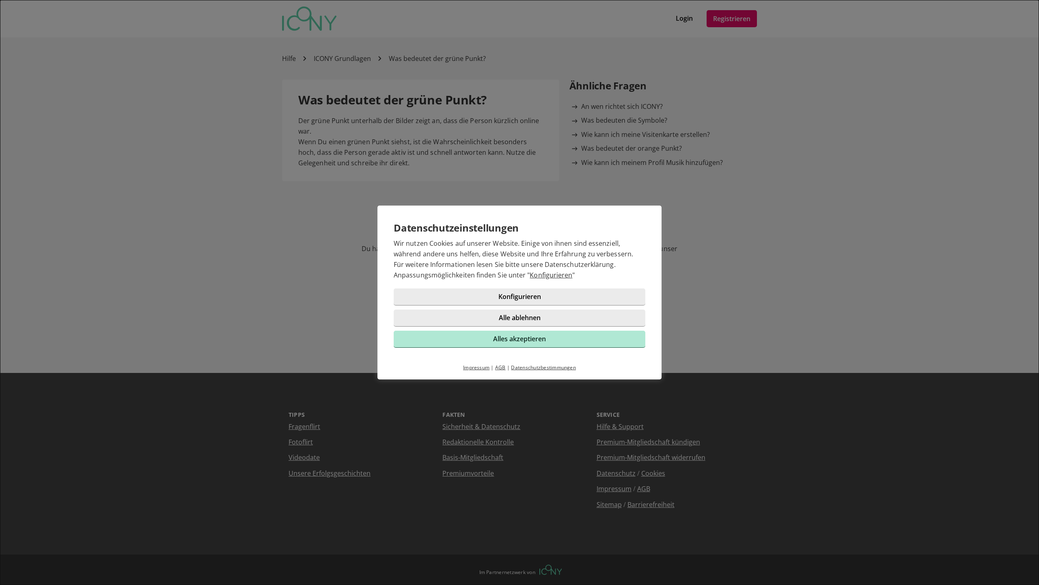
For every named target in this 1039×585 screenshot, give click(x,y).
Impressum (476, 367)
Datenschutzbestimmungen (543, 367)
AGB (500, 367)
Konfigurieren (551, 275)
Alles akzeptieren (519, 338)
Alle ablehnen (520, 317)
